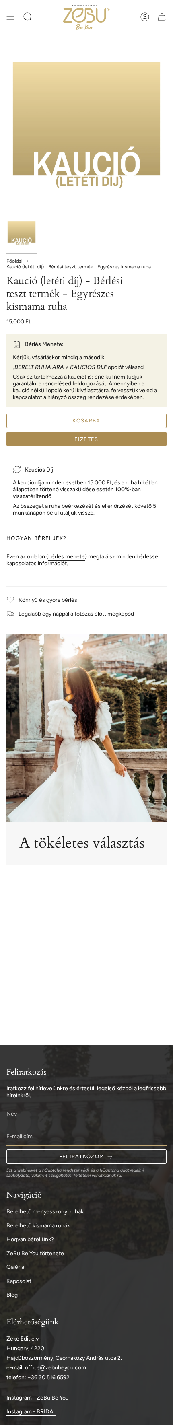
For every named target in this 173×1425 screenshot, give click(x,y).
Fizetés (86, 439)
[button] (27, 17)
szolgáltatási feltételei (70, 1175)
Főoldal (14, 261)
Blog (12, 1294)
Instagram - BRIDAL (31, 1411)
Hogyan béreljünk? (30, 1239)
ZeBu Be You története (35, 1253)
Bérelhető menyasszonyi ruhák (45, 1211)
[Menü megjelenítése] (10, 17)
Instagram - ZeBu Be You (37, 1397)
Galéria (15, 1267)
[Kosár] (161, 17)
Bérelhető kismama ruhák (38, 1225)
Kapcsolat (18, 1281)
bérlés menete (66, 556)
